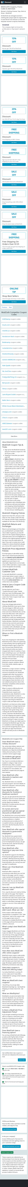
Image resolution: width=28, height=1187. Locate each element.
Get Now (14, 51)
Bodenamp (11, 342)
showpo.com (12, 412)
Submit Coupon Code (7, 1152)
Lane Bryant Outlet (14, 394)
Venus (9, 389)
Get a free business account (11, 1146)
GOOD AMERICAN (14, 360)
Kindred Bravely (13, 354)
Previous (4, 307)
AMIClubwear (12, 423)
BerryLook (11, 383)
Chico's (10, 418)
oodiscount (6, 2)
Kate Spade (11, 365)
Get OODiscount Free (9, 1129)
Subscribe (22, 1060)
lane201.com (12, 429)
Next (10, 307)
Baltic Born (11, 400)
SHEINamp (11, 319)
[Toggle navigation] (25, 2)
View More (14, 436)
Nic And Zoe (11, 371)
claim (18, 1168)
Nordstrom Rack (13, 336)
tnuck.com (11, 325)
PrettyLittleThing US (14, 377)
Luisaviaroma (12, 348)
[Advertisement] (14, 90)
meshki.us (11, 331)
